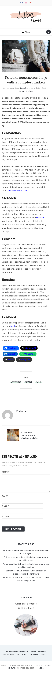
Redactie (23, 88)
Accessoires (16, 382)
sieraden (28, 382)
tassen (38, 382)
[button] (26, 32)
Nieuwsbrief (8, 655)
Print (28, 395)
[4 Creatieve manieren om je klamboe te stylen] (13, 435)
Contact (45, 655)
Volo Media (39, 668)
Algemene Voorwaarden (17, 651)
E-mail (5, 506)
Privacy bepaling (38, 651)
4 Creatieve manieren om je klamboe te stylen (29, 435)
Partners (34, 655)
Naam (5, 496)
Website (5, 516)
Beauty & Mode (26, 91)
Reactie (6, 472)
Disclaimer (22, 655)
